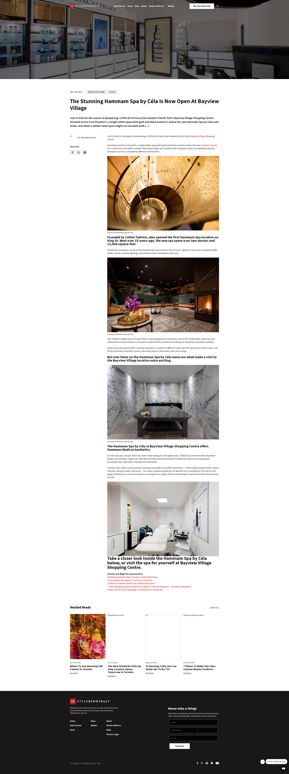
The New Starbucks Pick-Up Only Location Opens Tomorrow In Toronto (124, 669)
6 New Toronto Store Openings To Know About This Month (135, 589)
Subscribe (179, 746)
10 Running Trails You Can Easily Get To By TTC (161, 667)
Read (130, 6)
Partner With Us (156, 6)
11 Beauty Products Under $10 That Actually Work (131, 583)
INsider (171, 6)
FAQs (108, 729)
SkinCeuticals (174, 250)
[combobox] (183, 730)
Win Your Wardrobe (201, 6)
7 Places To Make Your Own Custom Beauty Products (199, 667)
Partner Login (112, 734)
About (144, 6)
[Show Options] (206, 730)
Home (72, 721)
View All (214, 607)
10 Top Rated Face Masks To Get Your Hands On (129, 580)
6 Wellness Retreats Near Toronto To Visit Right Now (132, 577)
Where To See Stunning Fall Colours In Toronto (86, 667)
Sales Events (119, 6)
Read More (74, 673)
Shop (137, 6)
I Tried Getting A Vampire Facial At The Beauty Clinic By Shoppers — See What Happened (149, 586)
